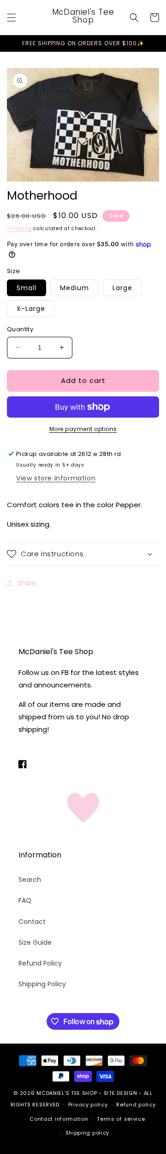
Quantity (20, 329)
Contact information (59, 1119)
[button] (11, 17)
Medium (74, 287)
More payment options (83, 429)
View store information (55, 478)
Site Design (120, 1093)
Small (26, 287)
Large (122, 287)
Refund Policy (40, 963)
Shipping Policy (42, 984)
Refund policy (135, 1104)
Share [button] (27, 583)
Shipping (19, 228)
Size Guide (35, 942)
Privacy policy (88, 1104)
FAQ (24, 900)
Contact (32, 921)
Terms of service (121, 1119)
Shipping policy (87, 1132)
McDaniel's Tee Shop (66, 1093)
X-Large (31, 308)
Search (29, 879)
